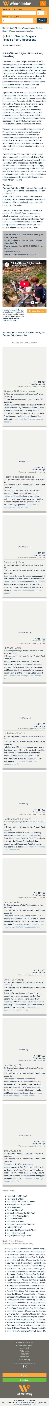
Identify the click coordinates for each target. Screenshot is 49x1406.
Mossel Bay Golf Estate (21, 1202)
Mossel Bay (12, 64)
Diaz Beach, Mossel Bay (21, 1224)
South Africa (15, 28)
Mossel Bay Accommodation (21, 31)
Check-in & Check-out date (11, 17)
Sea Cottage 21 (12, 1065)
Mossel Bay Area (18, 1216)
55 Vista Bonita (12, 647)
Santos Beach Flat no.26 (17, 819)
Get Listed (24, 1348)
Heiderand (15, 1199)
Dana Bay (15, 1210)
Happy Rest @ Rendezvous (19, 476)
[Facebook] (23, 1366)
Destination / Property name (12, 9)
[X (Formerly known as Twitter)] (26, 1366)
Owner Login (25, 1380)
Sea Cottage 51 (12, 1150)
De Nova (14, 1207)
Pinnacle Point (36, 62)
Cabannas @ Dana (14, 562)
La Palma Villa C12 (14, 733)
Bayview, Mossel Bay (19, 1236)
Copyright (25, 1354)
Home (5, 28)
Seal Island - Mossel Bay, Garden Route (27, 1305)
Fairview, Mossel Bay (19, 1204)
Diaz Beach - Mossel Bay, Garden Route (27, 1268)
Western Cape (28, 28)
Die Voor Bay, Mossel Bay (21, 1230)
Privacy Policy (24, 1359)
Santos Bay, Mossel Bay (21, 1213)
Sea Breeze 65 (12, 902)
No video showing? (36, 311)
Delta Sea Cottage (14, 979)
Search (42, 20)
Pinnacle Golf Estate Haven (19, 391)
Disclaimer (24, 1357)
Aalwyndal (15, 1221)
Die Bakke (15, 1219)
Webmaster (24, 1351)
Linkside (14, 1227)
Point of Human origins (12, 45)
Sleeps (39, 9)
